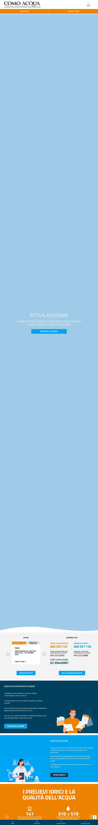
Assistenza (24, 11)
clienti (12, 823)
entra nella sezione (15, 726)
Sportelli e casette (61, 823)
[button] (8, 654)
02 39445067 (59, 662)
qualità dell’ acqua (85, 823)
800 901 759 (82, 646)
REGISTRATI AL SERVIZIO (49, 331)
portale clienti (73, 11)
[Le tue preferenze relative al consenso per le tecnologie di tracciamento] (94, 817)
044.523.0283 (57, 655)
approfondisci (59, 775)
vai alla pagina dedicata (72, 673)
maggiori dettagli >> (20, 660)
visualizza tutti (26, 673)
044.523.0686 (81, 655)
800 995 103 (58, 646)
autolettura (37, 823)
